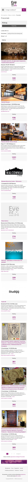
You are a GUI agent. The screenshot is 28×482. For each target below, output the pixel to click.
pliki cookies (18, 475)
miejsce (14, 78)
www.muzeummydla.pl (6, 150)
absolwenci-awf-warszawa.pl (7, 230)
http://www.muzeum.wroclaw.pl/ (8, 355)
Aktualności (7, 468)
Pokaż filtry (14, 25)
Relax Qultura (4, 221)
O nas (12, 468)
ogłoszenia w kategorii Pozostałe (17, 456)
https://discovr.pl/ (4, 271)
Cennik (21, 468)
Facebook (17, 470)
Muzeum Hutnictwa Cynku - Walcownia (11, 181)
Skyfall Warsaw (5, 102)
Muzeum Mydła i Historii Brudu (9, 141)
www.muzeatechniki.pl (6, 190)
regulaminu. (23, 474)
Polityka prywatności (9, 470)
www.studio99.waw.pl (5, 310)
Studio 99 (3, 301)
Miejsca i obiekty (11, 15)
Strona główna (4, 15)
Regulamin (16, 468)
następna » (18, 453)
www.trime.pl (4, 71)
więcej (11, 70)
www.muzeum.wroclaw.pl (6, 398)
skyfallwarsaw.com (5, 111)
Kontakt (21, 470)
